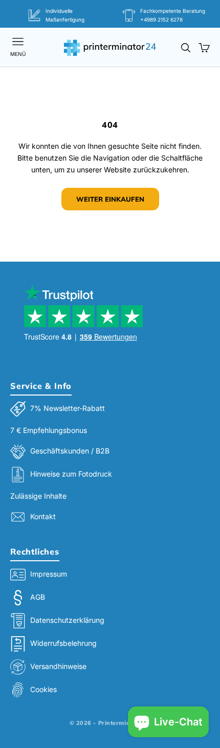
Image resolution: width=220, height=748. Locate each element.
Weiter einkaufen (110, 199)
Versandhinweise (58, 666)
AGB (37, 597)
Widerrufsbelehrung (63, 643)
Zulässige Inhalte (38, 495)
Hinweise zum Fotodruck (71, 473)
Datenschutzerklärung (67, 620)
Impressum (48, 573)
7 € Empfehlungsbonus (48, 430)
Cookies (43, 689)
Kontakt (43, 516)
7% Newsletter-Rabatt (67, 408)
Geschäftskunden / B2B (69, 450)
